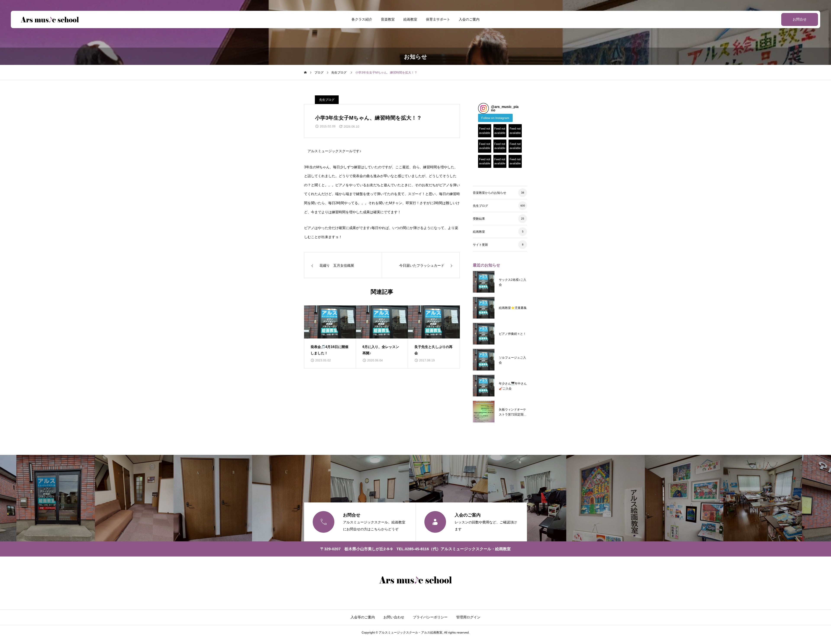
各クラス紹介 (361, 19)
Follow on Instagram (495, 118)
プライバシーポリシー (430, 617)
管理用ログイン (468, 617)
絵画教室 (410, 19)
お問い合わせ (393, 617)
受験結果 (479, 218)
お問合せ (800, 19)
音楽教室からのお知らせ (489, 192)
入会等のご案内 (363, 617)
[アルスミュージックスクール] (49, 19)
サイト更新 (480, 244)
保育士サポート (438, 19)
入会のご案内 (469, 19)
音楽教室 (388, 19)
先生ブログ (326, 99)
